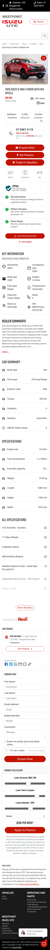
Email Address (11, 704)
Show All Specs (25, 607)
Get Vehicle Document (26, 236)
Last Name (10, 693)
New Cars (15, 44)
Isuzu (24, 44)
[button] (44, 35)
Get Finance (26, 155)
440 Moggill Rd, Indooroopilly (17, 5)
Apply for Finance (25, 830)
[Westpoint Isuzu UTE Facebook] (4, 5)
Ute (41, 44)
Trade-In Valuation (26, 162)
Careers (5, 926)
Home (4, 44)
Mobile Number (12, 715)
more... (5, 351)
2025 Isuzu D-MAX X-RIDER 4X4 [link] (15, 47)
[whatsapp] (16, 664)
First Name (10, 681)
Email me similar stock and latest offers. (23, 743)
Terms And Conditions (10, 933)
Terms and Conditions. (29, 884)
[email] (20, 664)
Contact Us (6, 928)
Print (42, 103)
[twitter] (11, 664)
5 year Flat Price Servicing (36, 902)
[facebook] (6, 664)
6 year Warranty (32, 904)
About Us (5, 924)
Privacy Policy (7, 931)
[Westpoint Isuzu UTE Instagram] (7, 5)
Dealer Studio (16, 947)
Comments (10, 727)
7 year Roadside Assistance (37, 907)
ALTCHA (41, 750)
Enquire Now (25, 759)
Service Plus (31, 900)
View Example (26, 242)
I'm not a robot (17, 750)
